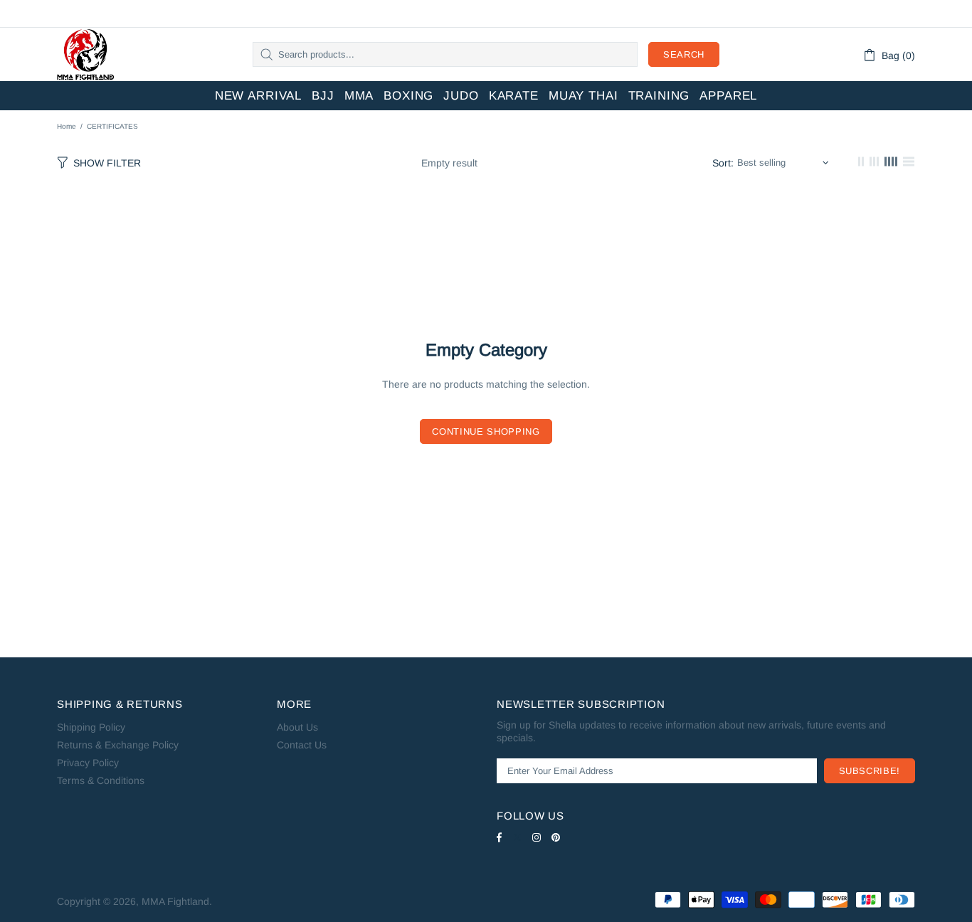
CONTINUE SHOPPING (485, 431)
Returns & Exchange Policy (118, 745)
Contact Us (302, 745)
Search (683, 54)
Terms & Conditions (100, 780)
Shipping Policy (91, 727)
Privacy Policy (88, 762)
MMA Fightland (85, 54)
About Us (297, 727)
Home (66, 126)
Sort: (723, 163)
